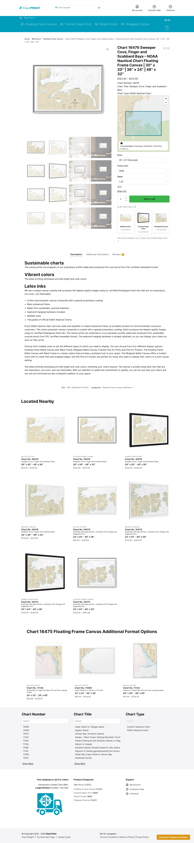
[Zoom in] (166, 99)
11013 (26, 733)
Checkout (170, 10)
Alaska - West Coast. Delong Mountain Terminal (99, 737)
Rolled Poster (27, 456)
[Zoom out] (166, 102)
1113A (26, 737)
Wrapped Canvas (28, 527)
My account (137, 10)
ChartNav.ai (124, 149)
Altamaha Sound (83, 757)
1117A (25, 751)
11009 (26, 730)
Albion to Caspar (83, 744)
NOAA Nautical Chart (137, 730)
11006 (26, 726)
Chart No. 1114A (47, 692)
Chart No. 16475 (95, 533)
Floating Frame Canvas (53, 39)
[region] (143, 123)
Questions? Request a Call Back (173, 837)
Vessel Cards (64, 837)
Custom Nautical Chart (138, 726)
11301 (26, 757)
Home (27, 39)
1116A (26, 747)
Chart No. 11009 (89, 691)
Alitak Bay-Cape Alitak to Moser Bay (93, 754)
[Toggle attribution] (121, 143)
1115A (26, 744)
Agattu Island (81, 730)
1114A (26, 740)
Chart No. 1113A (143, 691)
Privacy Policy (142, 837)
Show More (28, 764)
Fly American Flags (46, 837)
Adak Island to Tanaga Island (89, 726)
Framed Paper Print (133, 456)
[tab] (76, 252)
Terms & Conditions (109, 837)
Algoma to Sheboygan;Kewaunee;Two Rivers (97, 751)
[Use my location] (99, 8)
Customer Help (154, 10)
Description (76, 254)
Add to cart (149, 199)
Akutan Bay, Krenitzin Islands (89, 733)
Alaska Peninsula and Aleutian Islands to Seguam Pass (102, 740)
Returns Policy (127, 837)
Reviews (117, 254)
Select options (45, 473)
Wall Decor (36, 39)
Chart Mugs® (28, 837)
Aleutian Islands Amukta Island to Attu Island (97, 747)
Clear (119, 186)
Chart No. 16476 (38, 462)
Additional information (97, 254)
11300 (26, 754)
